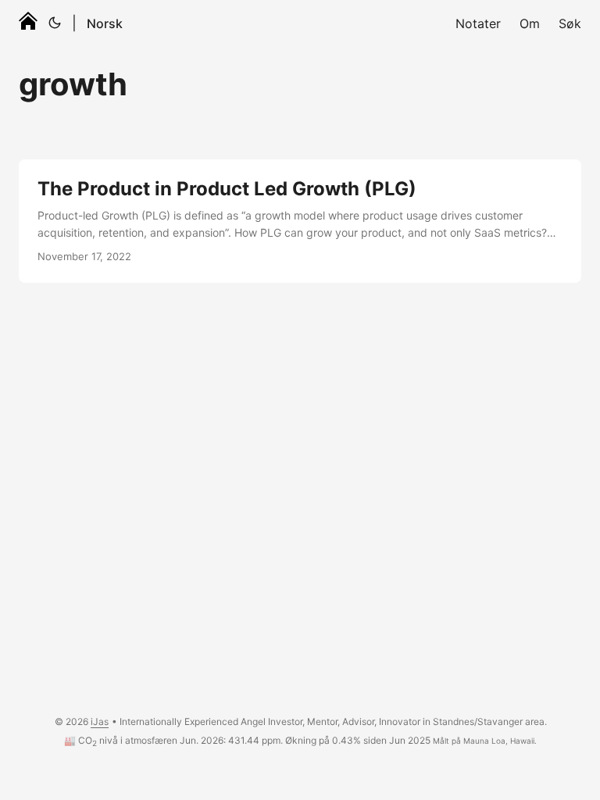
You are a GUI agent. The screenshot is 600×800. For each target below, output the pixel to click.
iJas (100, 721)
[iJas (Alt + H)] (28, 23)
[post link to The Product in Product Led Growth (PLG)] (300, 221)
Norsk (105, 23)
